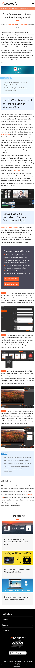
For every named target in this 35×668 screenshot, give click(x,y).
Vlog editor (17, 170)
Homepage (4, 8)
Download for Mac (11, 284)
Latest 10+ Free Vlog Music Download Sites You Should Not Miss (16, 542)
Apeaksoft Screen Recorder (9, 227)
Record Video (13, 8)
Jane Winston (12, 24)
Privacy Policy (17, 666)
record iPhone (5, 134)
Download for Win (11, 279)
